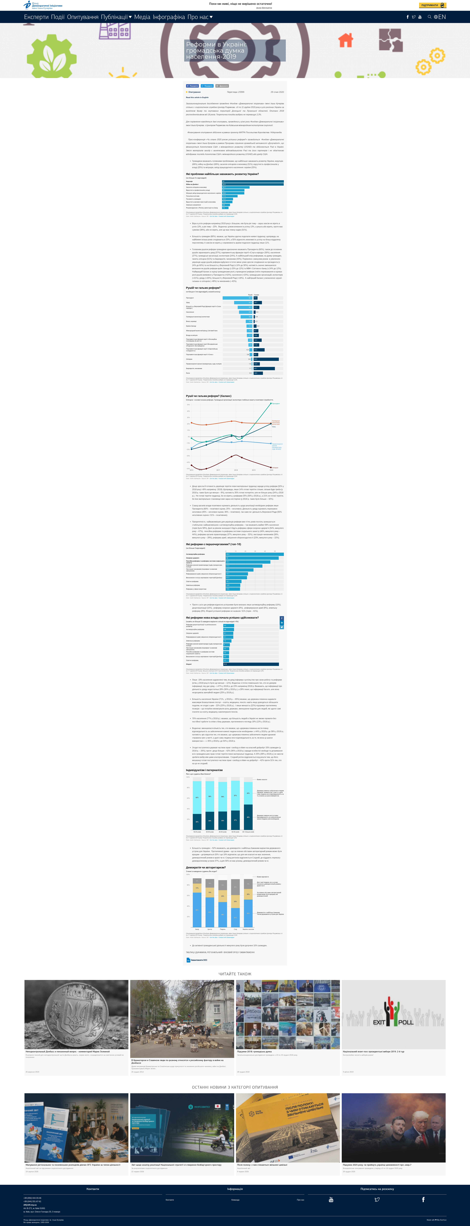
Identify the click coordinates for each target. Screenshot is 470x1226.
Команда (235, 1200)
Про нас (300, 1200)
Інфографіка (169, 17)
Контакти (170, 1200)
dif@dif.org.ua (30, 1205)
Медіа (142, 17)
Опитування (83, 17)
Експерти (36, 17)
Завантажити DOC (199, 960)
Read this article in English (197, 97)
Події (58, 17)
